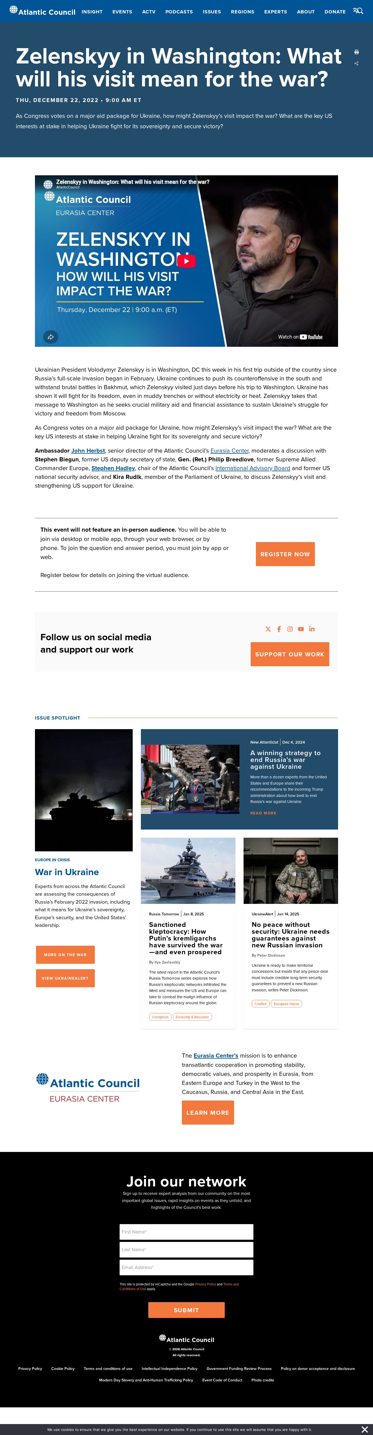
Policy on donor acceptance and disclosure (318, 1368)
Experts (275, 11)
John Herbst (88, 450)
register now (285, 554)
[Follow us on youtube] (301, 629)
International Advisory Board (252, 468)
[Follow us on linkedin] (312, 629)
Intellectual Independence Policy (169, 1368)
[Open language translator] (356, 11)
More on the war (65, 954)
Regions (242, 11)
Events (122, 11)
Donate (335, 11)
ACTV (149, 11)
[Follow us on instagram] (290, 629)
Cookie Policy (63, 1368)
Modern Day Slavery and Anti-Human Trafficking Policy (146, 1380)
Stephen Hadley (113, 468)
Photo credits (262, 1380)
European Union (286, 1004)
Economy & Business (192, 1017)
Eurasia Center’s (216, 1055)
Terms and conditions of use (108, 1368)
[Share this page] (357, 63)
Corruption (160, 1017)
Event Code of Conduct (222, 1380)
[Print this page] (357, 52)
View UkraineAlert (65, 978)
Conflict (260, 1004)
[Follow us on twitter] (268, 629)
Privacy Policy (205, 1284)
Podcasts (179, 11)
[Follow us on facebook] (279, 629)
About (306, 11)
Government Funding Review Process (239, 1368)
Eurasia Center (229, 450)
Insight (92, 11)
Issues (212, 11)
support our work (290, 654)
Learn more (208, 1112)
